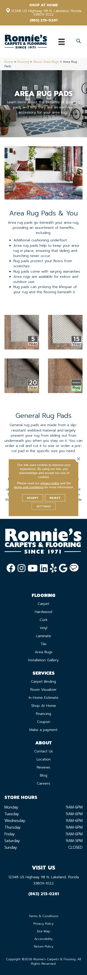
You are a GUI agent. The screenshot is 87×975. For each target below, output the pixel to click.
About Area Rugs (46, 61)
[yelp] (53, 568)
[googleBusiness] (63, 568)
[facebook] (10, 568)
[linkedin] (44, 568)
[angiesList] (74, 568)
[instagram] (21, 568)
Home (8, 61)
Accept (32, 498)
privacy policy (49, 483)
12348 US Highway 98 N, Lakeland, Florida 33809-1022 (46, 12)
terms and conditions (29, 487)
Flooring (23, 61)
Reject (55, 498)
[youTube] (33, 568)
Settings (43, 506)
